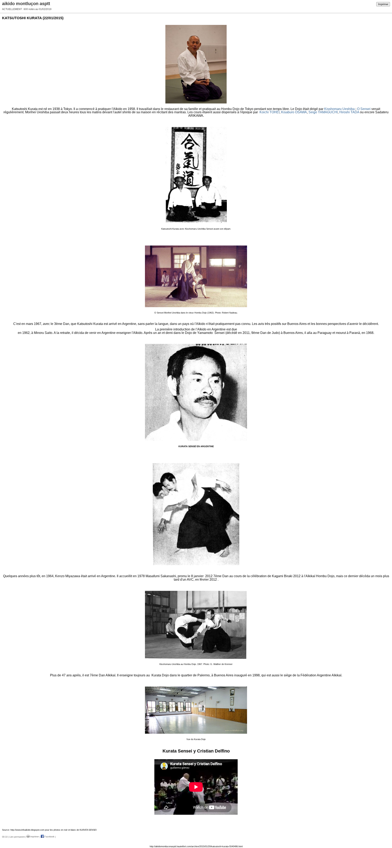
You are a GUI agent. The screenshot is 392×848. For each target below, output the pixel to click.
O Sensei (364, 109)
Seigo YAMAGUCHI (323, 112)
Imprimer (383, 4)
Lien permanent (17, 836)
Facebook (49, 836)
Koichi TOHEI (269, 112)
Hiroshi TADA (349, 112)
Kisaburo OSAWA (294, 112)
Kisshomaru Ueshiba (339, 109)
